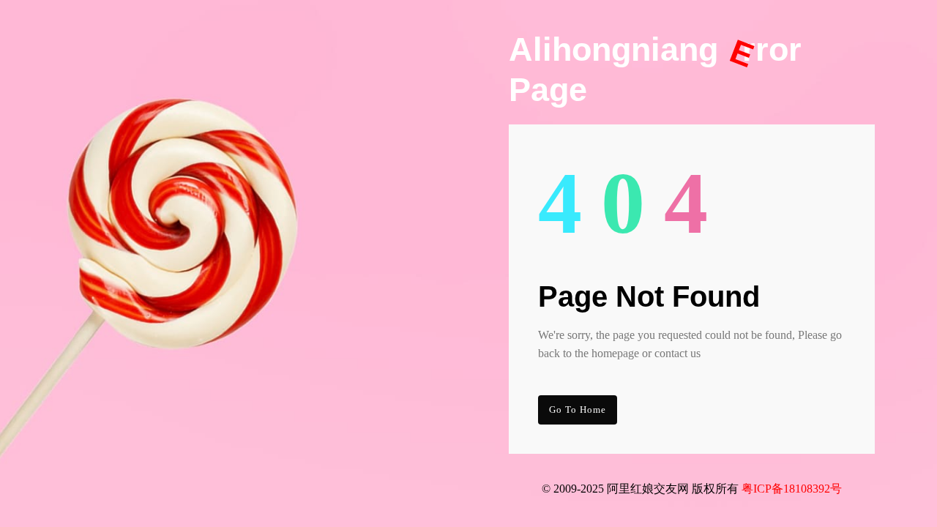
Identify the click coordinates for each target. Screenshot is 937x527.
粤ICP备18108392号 (792, 488)
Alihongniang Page (655, 69)
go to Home (577, 409)
